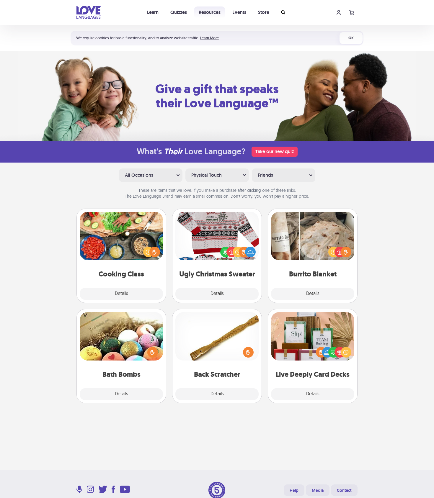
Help (294, 490)
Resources (210, 12)
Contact (344, 490)
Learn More (209, 37)
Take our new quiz (274, 151)
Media (318, 490)
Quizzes (178, 12)
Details (121, 293)
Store (263, 12)
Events (239, 12)
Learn (153, 12)
